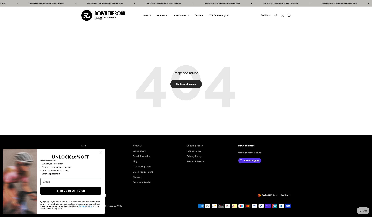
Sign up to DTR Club (71, 190)
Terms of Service (195, 161)
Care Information (141, 156)
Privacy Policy (194, 156)
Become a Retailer (142, 182)
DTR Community (217, 15)
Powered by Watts (113, 206)
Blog (135, 161)
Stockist (137, 177)
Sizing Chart (139, 151)
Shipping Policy (195, 146)
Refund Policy (194, 151)
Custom (199, 15)
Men (145, 15)
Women (161, 15)
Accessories (179, 15)
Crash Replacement (143, 172)
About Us (138, 146)
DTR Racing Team (142, 166)
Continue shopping (186, 84)
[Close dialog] (100, 152)
